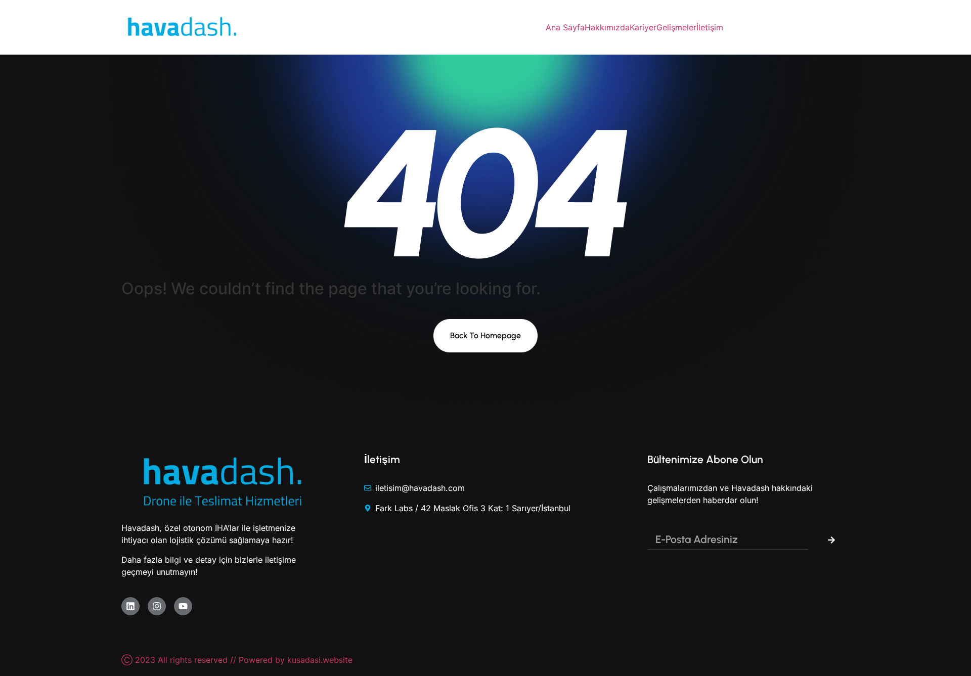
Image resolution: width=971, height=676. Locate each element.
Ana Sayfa (565, 27)
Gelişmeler (676, 27)
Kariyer (643, 27)
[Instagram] (157, 606)
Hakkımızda (607, 27)
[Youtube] (183, 606)
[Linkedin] (130, 606)
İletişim (709, 27)
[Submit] (831, 540)
